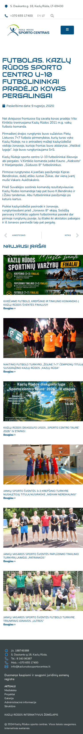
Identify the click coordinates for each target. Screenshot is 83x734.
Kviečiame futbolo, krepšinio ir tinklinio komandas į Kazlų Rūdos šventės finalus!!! (41, 303)
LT (43, 16)
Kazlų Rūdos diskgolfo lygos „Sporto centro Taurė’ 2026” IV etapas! (41, 429)
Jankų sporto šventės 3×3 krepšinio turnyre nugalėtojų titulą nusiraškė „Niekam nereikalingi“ (40, 492)
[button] (52, 16)
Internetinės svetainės (16, 728)
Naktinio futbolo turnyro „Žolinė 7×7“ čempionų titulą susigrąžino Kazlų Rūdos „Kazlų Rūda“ (43, 366)
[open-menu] (67, 30)
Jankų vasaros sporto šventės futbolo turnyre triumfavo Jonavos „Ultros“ (39, 619)
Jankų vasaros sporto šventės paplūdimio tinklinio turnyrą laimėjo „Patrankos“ (41, 556)
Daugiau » (9, 308)
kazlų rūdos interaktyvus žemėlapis (31, 714)
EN (39, 16)
